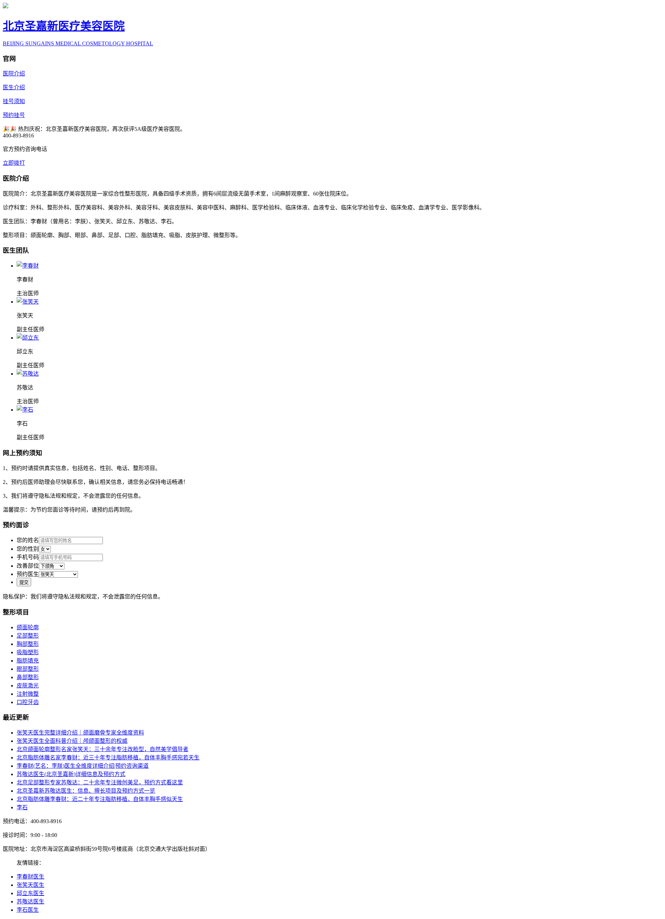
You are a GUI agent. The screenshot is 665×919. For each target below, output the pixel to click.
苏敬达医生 (30, 901)
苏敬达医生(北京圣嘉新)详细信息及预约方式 (71, 774)
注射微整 (28, 694)
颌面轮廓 (28, 627)
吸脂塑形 (28, 652)
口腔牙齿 (28, 702)
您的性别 (28, 549)
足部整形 (28, 636)
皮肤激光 (28, 685)
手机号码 (28, 557)
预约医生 (28, 574)
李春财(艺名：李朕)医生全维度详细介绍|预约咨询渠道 (83, 766)
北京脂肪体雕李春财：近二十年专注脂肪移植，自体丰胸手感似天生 (100, 799)
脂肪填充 (28, 661)
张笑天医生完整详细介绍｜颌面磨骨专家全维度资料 (80, 733)
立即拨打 (14, 163)
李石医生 (28, 910)
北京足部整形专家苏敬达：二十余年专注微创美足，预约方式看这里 (100, 782)
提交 (23, 582)
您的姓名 (28, 540)
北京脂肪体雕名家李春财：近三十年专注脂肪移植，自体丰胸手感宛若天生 (108, 757)
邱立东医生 (30, 893)
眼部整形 (28, 669)
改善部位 (28, 566)
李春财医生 (30, 877)
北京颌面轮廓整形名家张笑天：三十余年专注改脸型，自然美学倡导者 (102, 749)
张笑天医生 (30, 885)
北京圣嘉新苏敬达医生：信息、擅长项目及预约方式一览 (86, 791)
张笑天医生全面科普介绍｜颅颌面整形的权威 (72, 741)
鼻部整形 (28, 677)
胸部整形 (28, 644)
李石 (22, 807)
